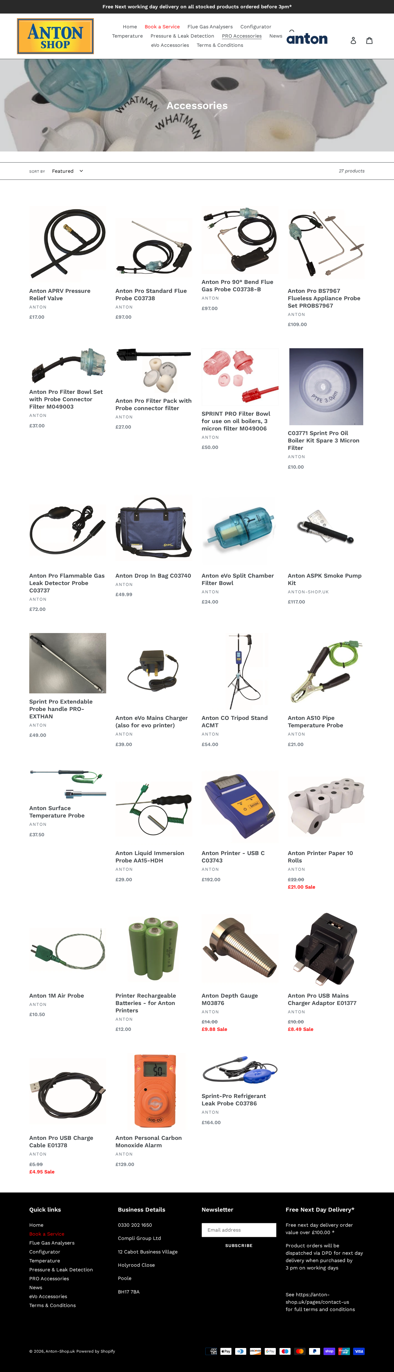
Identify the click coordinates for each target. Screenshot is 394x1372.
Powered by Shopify (95, 1351)
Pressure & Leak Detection (61, 1270)
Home (36, 1225)
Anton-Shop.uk (60, 1351)
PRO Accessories (49, 1278)
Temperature (44, 1261)
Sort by (37, 171)
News (35, 1287)
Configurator (44, 1252)
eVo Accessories (48, 1296)
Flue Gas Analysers (51, 1243)
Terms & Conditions (52, 1305)
